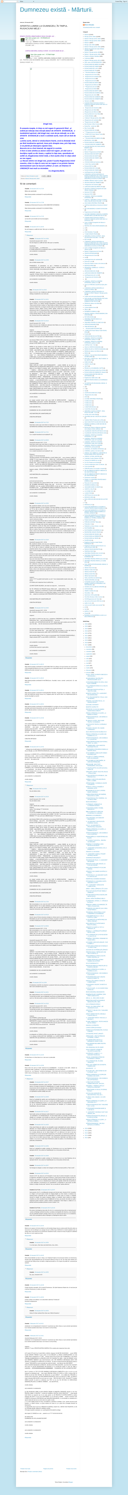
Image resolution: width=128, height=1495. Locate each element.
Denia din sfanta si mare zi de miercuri (94, 263)
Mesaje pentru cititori (35, 178)
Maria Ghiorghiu (29, 40)
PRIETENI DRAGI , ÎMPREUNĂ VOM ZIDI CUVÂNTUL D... (96, 952)
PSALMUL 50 (88, 524)
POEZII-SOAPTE (89, 520)
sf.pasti (86, 613)
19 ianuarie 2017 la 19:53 (42, 1310)
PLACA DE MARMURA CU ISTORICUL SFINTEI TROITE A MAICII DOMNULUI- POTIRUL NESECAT (95, 511)
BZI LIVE (86, 239)
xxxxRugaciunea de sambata (92, 259)
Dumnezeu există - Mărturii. (56, 9)
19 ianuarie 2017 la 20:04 (42, 1173)
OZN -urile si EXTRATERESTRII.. (93, 62)
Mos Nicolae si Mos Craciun (92, 124)
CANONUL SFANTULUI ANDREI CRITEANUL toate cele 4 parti (93, 442)
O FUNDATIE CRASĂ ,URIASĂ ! (94, 1033)
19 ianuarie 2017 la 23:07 (48, 1190)
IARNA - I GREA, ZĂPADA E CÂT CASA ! (97, 888)
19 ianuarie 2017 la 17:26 (42, 901)
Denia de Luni (88, 261)
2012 (86, 1137)
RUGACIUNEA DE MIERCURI (92, 64)
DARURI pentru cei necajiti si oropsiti (94, 468)
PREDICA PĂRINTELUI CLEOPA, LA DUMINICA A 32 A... (96, 829)
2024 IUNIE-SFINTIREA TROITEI (93, 203)
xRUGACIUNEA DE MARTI (91, 154)
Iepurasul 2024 (88, 192)
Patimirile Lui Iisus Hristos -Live (93, 526)
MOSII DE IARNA (89, 265)
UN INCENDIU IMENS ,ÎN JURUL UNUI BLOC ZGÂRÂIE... (97, 682)
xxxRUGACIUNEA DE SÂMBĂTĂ (93, 273)
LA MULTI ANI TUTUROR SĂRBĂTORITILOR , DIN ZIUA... (95, 1082)
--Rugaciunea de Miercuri (91, 84)
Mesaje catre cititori (89, 44)
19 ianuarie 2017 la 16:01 (42, 299)
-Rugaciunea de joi (89, 395)
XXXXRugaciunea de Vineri (92, 599)
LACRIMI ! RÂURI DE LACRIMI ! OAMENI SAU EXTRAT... (94, 960)
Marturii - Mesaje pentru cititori (92, 54)
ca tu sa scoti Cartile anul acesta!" (93, 605)
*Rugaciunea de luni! (90, 122)
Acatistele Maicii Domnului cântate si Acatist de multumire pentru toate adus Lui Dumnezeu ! (95, 219)
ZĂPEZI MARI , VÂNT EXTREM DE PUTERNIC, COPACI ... (95, 1036)
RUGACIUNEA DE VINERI (91, 66)
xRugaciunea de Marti (90, 110)
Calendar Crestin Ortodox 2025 (93, 458)
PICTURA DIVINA (89, 317)
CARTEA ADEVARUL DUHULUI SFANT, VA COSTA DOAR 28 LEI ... (45, 51)
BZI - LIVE (87, 150)
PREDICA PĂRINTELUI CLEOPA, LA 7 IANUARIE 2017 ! (96, 1101)
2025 (86, 626)
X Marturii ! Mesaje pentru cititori (93, 118)
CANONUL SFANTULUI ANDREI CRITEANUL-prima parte (93, 446)
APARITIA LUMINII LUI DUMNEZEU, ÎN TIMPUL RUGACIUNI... (96, 905)
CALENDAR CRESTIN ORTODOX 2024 (95, 431)
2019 (86, 640)
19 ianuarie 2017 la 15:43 (37, 1225)
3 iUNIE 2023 (88, 401)
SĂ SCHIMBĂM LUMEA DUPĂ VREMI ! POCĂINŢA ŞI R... (96, 753)
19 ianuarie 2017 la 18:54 (37, 1297)
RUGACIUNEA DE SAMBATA (92, 142)
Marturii (27, 178)
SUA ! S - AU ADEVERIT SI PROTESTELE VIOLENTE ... (94, 826)
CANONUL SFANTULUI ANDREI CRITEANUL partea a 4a (93, 342)
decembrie (89, 647)
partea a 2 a (87, 611)
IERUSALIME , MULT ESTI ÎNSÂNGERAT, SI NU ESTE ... (95, 765)
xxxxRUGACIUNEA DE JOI (91, 392)
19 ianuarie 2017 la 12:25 (37, 1055)
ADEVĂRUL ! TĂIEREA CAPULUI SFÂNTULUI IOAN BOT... (95, 1086)
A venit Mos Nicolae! (90, 409)
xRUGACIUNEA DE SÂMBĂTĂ (92, 182)
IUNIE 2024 (87, 362)
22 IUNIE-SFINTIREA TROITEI (92, 399)
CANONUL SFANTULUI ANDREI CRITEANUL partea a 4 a (93, 338)
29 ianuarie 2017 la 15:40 (42, 608)
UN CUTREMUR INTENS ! (93, 1004)
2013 (86, 1135)
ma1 (85, 609)
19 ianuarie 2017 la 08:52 (37, 704)
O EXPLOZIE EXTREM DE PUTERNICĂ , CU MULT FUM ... (97, 946)
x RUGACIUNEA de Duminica (92, 162)
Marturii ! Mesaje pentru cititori (92, 38)
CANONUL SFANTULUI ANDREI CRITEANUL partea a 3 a (93, 282)
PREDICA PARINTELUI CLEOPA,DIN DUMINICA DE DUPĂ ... (96, 1075)
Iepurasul (87, 305)
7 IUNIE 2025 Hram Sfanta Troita (93, 134)
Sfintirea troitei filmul (90, 574)
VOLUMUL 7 (87, 593)
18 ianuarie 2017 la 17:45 (37, 216)
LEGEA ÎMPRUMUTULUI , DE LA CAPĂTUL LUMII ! (95, 916)
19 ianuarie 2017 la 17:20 (42, 422)
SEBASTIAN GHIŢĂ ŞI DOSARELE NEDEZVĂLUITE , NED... (95, 1001)
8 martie (86, 334)
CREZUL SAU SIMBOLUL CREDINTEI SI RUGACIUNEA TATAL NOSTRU (95, 453)
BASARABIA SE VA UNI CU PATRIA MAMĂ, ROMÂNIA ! (95, 791)
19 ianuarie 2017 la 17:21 (42, 432)
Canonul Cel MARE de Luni (92, 460)
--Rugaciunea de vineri (90, 74)
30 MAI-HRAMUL (89, 116)
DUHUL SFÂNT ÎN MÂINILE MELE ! (95, 898)
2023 (86, 631)
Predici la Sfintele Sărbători (91, 56)
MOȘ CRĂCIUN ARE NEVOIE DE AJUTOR (96, 499)
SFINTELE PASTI (89, 551)
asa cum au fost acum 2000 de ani (93, 601)
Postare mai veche (71, 1468)
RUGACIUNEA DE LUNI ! (91, 68)
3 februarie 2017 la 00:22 (37, 1323)
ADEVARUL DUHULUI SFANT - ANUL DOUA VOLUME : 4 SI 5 (94, 411)
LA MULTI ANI (88, 493)
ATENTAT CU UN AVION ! (93, 851)
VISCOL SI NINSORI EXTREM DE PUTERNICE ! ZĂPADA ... (95, 1057)
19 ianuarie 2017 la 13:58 (37, 1065)
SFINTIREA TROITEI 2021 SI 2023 (93, 553)
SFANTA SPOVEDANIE (90, 253)
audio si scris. (88, 603)
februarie (88, 670)
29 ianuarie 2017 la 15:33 (42, 1003)
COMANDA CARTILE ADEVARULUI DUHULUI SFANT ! (94, 288)
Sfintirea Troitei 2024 (90, 569)
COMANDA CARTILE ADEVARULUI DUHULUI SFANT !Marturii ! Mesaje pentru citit (96, 293)
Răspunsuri (30, 235)
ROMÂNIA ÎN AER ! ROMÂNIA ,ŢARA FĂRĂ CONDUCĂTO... (96, 995)
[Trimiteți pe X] (46, 176)
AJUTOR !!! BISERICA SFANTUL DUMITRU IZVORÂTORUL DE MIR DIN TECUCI (96, 214)
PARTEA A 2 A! (88, 504)
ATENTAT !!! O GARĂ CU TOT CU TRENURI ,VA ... (95, 928)
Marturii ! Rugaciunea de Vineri (92, 251)
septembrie (89, 654)
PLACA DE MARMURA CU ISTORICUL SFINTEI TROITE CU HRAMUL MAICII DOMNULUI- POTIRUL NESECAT (95, 516)
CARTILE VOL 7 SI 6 (90, 345)
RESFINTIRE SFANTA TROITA (92, 532)
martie (88, 668)
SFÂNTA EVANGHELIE (90, 324)
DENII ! (86, 353)
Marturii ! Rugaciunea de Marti (92, 152)
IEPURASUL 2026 (89, 140)
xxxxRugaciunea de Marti (91, 172)
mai (87, 663)
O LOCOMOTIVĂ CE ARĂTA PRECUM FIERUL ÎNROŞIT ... (96, 920)
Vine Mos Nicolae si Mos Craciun (93, 597)
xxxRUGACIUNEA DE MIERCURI (93, 186)
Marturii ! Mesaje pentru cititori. (92, 40)
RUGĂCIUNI (87, 540)
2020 (86, 638)
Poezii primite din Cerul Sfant (92, 114)
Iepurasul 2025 (88, 136)
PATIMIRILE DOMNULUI (91, 311)
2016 (86, 1128)
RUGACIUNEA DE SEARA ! (91, 534)
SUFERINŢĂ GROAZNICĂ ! (93, 857)
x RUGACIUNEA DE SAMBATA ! (93, 144)
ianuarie (88, 672)
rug (85, 390)
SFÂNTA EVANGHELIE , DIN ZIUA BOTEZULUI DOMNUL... (95, 1124)
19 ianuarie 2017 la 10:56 (42, 238)
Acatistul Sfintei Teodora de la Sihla (94, 420)
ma (85, 257)
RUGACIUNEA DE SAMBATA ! (92, 97)
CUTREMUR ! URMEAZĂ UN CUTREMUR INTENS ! (94, 805)
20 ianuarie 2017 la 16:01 (42, 992)
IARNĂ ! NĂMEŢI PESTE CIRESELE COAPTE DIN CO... (96, 1014)
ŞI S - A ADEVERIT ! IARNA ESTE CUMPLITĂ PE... (95, 885)
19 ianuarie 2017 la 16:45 (37, 1255)
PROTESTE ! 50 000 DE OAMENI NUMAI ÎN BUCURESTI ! (95, 710)
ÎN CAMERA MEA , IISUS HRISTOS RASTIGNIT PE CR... (95, 746)
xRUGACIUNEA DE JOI (90, 271)
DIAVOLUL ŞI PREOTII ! (92, 1025)
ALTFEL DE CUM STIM (90, 414)
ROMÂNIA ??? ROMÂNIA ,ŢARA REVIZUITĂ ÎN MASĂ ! (94, 844)
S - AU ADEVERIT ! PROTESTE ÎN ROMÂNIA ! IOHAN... (95, 822)
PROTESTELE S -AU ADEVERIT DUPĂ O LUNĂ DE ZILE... (96, 875)
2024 (85, 397)
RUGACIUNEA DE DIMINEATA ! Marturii (95, 372)
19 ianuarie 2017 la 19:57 (42, 1165)
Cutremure (87, 58)
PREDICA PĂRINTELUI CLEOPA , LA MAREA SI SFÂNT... (96, 713)
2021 (86, 635)
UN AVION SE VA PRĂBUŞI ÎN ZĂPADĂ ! (97, 949)
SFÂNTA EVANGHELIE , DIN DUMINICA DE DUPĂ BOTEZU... (97, 1079)
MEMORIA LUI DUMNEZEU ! (94, 815)
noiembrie (89, 649)
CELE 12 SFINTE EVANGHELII (92, 347)
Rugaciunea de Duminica (91, 212)
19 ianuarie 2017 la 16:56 (42, 1146)
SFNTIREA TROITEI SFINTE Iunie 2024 (95, 559)
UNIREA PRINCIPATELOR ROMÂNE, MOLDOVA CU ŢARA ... (96, 795)
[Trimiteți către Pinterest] (50, 176)
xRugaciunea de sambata (91, 120)
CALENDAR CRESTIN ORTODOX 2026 (95, 433)
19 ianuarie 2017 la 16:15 (42, 321)
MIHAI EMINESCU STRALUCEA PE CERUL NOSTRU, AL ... (95, 956)
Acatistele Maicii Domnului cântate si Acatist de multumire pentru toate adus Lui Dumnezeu (95, 104)
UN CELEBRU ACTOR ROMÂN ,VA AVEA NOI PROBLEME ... (95, 761)
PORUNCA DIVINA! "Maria (91, 522)
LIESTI (86, 366)
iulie (87, 658)
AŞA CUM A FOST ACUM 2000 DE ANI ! (95, 422)
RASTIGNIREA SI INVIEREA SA (93, 530)
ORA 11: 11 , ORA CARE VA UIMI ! (95, 998)
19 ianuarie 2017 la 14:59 (40, 788)
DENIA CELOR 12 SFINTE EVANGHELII (95, 349)
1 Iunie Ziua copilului (90, 164)
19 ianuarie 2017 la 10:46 (37, 718)
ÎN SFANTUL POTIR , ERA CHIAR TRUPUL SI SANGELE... (95, 721)
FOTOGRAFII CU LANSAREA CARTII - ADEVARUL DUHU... (96, 882)
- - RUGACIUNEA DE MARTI (92, 328)
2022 (86, 633)
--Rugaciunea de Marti (90, 88)
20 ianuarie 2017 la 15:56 (42, 503)
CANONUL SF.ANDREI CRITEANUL (94, 449)
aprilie (88, 665)
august (88, 656)
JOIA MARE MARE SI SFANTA (92, 487)
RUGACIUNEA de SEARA (91, 538)
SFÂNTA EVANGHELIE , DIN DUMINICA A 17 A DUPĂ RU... (97, 738)
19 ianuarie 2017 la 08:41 (37, 690)
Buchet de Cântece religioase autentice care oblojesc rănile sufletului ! (95, 428)
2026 (86, 624)
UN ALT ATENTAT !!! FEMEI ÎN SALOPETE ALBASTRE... (94, 1050)
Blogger (71, 1482)
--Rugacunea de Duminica (91, 108)
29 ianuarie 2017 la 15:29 (42, 539)
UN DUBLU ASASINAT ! (92, 704)
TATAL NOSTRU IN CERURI (92, 578)
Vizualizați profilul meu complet (91, 27)
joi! (85, 607)
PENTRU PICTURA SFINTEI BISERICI (94, 226)
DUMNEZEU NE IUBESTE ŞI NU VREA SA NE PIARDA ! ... (96, 909)
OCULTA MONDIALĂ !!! (92, 963)
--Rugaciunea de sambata (91, 76)
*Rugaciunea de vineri (90, 95)
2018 (86, 642)
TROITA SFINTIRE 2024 (90, 580)
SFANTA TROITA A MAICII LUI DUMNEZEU (96, 380)
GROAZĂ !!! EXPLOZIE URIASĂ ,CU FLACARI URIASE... (96, 864)
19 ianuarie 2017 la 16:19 (42, 796)
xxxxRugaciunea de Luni (91, 275)
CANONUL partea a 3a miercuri (93, 451)
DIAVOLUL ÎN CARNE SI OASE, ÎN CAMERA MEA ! (95, 981)
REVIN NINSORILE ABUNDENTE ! (95, 992)
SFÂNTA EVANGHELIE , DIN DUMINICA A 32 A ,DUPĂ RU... (97, 833)
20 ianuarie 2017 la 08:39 (42, 440)
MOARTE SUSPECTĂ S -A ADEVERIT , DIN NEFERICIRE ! (96, 694)
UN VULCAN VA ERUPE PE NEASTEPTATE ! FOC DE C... (94, 1094)
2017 (86, 645)
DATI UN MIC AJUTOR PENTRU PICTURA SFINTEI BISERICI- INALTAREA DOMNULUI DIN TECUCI (96, 300)
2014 (86, 1133)
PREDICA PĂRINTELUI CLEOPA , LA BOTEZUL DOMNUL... (96, 1120)
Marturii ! (86, 42)
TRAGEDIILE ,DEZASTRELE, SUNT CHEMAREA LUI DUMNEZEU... (96, 912)
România (87, 160)
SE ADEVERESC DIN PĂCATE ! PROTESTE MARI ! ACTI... (94, 679)
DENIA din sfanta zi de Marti (92, 303)
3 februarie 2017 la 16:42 (37, 1335)
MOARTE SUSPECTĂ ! (92, 707)
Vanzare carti (88, 101)
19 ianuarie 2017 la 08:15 (37, 664)
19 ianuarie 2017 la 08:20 (37, 678)
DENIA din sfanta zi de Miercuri (92, 351)
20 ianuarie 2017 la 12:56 (40, 982)
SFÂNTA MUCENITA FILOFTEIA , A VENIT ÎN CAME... (95, 690)
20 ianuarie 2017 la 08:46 (42, 926)
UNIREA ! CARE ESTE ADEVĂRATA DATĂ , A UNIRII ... (95, 780)
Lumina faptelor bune (90, 307)
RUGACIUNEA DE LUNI (91, 168)
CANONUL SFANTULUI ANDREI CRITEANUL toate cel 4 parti (93, 439)
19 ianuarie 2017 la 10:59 (42, 260)
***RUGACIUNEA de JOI (91, 72)
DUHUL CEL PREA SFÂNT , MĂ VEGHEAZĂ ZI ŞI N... (94, 1007)
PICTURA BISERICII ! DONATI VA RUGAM (95, 208)
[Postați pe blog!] (45, 176)
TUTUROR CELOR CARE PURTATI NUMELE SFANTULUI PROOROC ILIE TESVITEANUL (94, 583)
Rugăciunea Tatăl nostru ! (91, 377)
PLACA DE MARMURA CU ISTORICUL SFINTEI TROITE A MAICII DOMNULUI (95, 507)
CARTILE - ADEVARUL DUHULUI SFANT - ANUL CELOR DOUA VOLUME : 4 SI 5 (96, 200)
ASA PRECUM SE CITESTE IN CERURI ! (95, 416)
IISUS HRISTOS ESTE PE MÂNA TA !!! (96, 732)
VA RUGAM (87, 589)
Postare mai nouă (25, 1468)
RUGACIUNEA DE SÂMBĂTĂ (92, 99)
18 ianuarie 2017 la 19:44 (37, 226)
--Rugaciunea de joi (89, 78)
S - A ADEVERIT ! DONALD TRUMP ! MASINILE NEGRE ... (96, 854)
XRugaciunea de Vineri (90, 255)
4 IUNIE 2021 (88, 403)
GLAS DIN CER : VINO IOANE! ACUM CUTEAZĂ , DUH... (96, 1071)
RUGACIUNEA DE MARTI (91, 82)
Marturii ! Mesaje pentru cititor (92, 46)
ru (85, 388)
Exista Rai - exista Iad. (90, 126)
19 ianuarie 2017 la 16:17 (42, 1111)
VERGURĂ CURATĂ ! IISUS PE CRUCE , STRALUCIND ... (97, 772)
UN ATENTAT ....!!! (91, 1068)
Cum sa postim (88, 466)
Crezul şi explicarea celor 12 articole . (94, 464)
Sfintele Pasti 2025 (89, 567)
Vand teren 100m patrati (91, 595)
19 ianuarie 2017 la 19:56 (42, 1242)
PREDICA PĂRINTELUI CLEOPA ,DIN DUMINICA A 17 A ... (96, 734)
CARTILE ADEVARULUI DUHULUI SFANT (95, 205)
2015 (86, 1130)
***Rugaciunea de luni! (90, 86)
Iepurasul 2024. (88, 194)
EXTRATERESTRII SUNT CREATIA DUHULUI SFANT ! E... (95, 977)
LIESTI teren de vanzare (91, 495)
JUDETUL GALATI (89, 489)
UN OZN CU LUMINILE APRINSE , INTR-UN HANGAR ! (95, 757)
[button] (26, 39)
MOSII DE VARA (88, 497)
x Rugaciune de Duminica (91, 184)
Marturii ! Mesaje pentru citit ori (92, 60)
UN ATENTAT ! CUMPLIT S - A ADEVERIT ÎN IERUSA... (94, 1054)
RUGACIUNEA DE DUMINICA (92, 93)
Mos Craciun (87, 128)
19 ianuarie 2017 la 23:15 (48, 1208)
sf (84, 228)
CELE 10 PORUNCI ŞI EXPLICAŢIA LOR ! (95, 284)
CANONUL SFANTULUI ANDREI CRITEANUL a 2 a (93, 435)
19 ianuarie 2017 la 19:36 (42, 1155)
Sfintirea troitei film (89, 571)
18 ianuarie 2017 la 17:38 (37, 202)
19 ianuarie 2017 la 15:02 (40, 289)
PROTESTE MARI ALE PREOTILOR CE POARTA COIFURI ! (96, 966)
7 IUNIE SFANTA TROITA (91, 234)
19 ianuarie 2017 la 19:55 (42, 1272)
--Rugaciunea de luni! (90, 80)
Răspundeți (28, 197)
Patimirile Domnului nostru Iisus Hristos (95, 370)
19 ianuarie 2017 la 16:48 (37, 1285)
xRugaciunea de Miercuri (91, 112)
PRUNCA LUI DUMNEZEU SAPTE (93, 368)
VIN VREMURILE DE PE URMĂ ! (95, 1047)
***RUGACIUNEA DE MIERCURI (93, 138)
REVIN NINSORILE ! (91, 802)
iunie (87, 661)
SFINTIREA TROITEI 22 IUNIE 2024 (94, 322)
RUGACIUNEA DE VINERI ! (91, 158)
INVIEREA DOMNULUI (90, 485)
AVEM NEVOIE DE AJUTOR (92, 336)
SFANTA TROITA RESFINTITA (92, 549)
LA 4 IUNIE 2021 (89, 491)
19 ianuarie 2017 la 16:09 (42, 1097)
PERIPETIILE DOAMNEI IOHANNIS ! (96, 879)
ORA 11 (86, 309)
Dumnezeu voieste (89, 477)
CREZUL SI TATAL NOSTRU (92, 456)
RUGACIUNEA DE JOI (90, 70)
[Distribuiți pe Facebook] (48, 176)
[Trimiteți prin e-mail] (43, 176)
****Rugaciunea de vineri (91, 132)
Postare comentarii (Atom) (35, 1471)
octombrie (89, 651)
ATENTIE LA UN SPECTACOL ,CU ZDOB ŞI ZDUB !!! (95, 701)
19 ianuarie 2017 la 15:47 (42, 1082)
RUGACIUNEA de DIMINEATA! (92, 536)
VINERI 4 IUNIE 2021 (90, 591)
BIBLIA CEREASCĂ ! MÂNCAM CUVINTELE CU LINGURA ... (94, 812)
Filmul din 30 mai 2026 (90, 483)
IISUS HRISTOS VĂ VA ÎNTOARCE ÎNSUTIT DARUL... (95, 924)
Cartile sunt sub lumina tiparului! (93, 296)
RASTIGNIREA (88, 528)
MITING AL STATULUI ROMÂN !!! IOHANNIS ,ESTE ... (95, 787)
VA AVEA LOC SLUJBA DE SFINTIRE (94, 586)
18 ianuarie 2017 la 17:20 (37, 188)
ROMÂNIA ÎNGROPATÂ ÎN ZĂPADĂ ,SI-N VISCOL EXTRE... (96, 1116)
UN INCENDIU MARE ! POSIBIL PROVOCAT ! (94, 808)
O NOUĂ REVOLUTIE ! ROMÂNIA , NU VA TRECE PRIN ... (96, 798)
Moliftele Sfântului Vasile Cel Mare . (94, 180)
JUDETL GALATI (89, 364)
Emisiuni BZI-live (89, 166)
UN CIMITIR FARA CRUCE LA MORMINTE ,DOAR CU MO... (94, 1040)
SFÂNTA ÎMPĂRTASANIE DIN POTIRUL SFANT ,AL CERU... (97, 742)
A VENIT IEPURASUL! (90, 407)
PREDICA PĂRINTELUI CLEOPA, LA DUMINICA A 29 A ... (96, 970)
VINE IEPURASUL (89, 326)
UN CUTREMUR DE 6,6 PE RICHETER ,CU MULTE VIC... (97, 935)
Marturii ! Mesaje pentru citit (91, 52)
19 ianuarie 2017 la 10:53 (37, 747)
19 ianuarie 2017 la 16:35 (42, 1124)
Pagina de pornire (48, 1468)
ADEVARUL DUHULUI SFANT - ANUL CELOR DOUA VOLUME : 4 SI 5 (94, 236)
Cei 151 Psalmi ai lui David (91, 462)
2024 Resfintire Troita (90, 232)
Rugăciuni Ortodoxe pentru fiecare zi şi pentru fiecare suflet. (95, 546)
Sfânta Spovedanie (89, 576)
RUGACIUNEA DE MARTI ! (91, 91)
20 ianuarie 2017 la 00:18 (42, 914)
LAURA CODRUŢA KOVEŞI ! (94, 1027)
